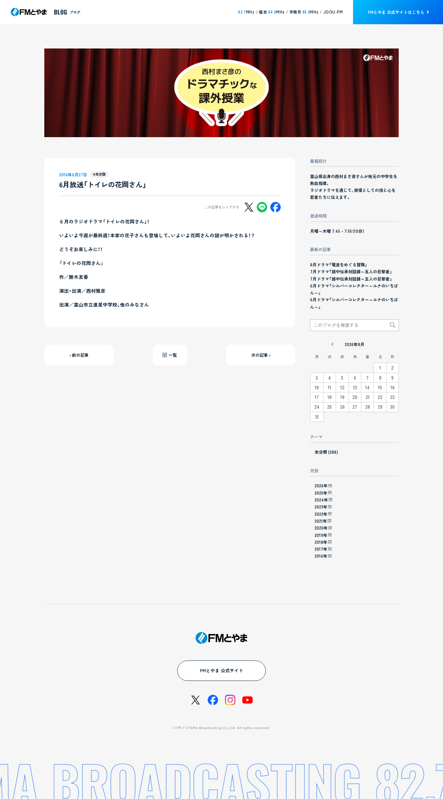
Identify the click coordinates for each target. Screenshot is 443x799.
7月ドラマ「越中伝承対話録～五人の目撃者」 (351, 271)
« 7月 (332, 344)
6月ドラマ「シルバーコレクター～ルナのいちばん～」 (354, 289)
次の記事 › (260, 355)
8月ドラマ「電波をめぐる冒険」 (338, 264)
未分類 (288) (326, 452)
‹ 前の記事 (79, 355)
